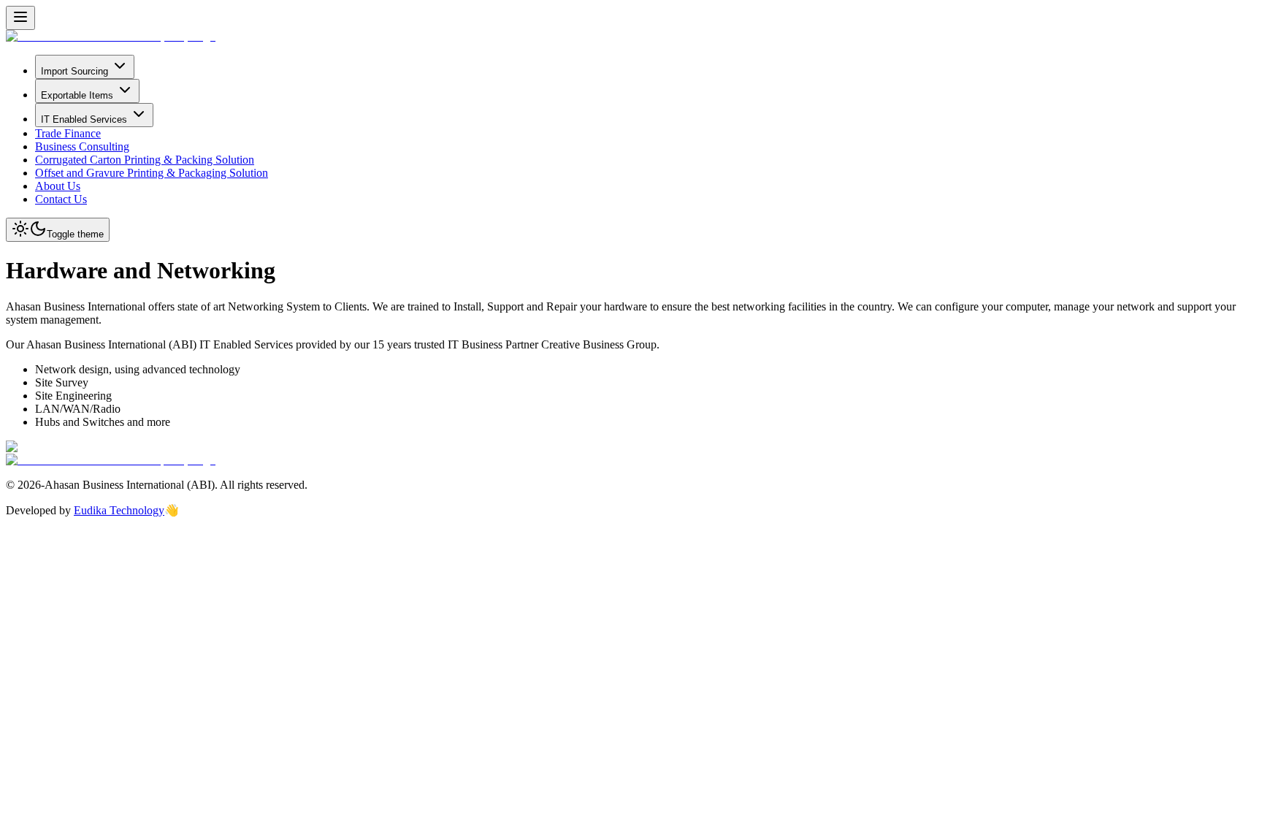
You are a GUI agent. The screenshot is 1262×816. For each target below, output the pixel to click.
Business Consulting (82, 146)
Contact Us (61, 199)
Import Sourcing (74, 71)
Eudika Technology (119, 510)
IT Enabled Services (84, 119)
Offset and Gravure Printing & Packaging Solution (151, 173)
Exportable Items (77, 95)
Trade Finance (68, 133)
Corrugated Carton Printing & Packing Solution (144, 159)
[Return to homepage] (110, 36)
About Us (57, 186)
